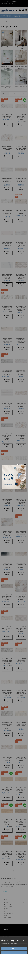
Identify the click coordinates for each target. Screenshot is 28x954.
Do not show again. (21, 464)
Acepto (14, 948)
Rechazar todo (14, 952)
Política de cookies (5, 945)
